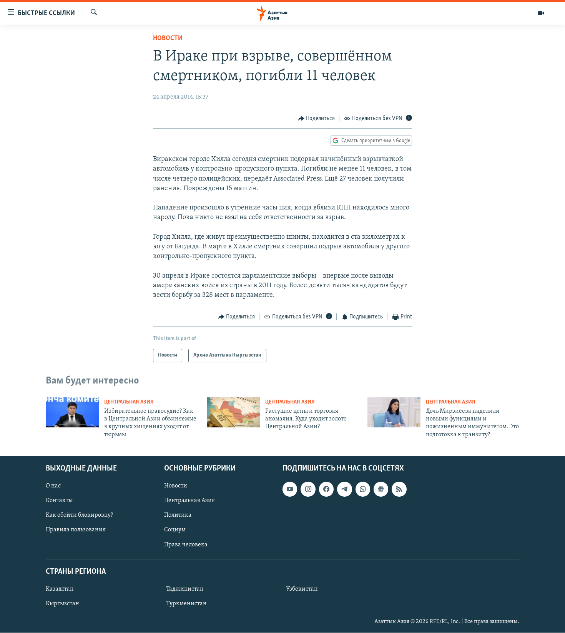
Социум (175, 530)
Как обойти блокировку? (79, 515)
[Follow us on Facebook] (326, 489)
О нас (53, 486)
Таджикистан (185, 589)
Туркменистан (186, 604)
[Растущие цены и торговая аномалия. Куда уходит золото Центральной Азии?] (233, 412)
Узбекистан (302, 589)
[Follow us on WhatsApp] (363, 489)
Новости (168, 38)
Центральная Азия (129, 402)
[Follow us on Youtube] (289, 489)
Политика (177, 515)
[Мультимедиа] (541, 13)
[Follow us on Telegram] (344, 489)
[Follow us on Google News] (381, 489)
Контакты (59, 501)
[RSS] (399, 489)
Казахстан (60, 589)
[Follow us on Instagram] (308, 489)
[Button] (316, 119)
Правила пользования (76, 530)
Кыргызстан (62, 604)
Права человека (186, 545)
